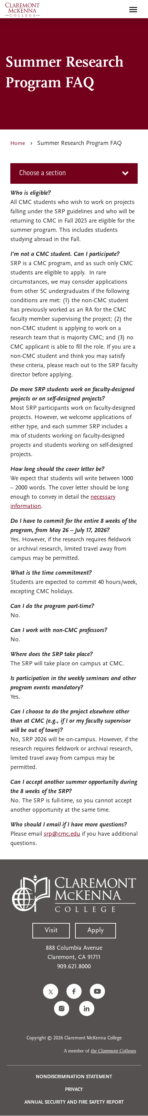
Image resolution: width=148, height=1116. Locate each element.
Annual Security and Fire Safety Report (74, 1102)
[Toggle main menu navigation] (133, 9)
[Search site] (118, 9)
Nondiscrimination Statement (74, 1077)
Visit (51, 930)
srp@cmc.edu (62, 834)
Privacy (74, 1089)
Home (17, 143)
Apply (95, 930)
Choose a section (42, 173)
